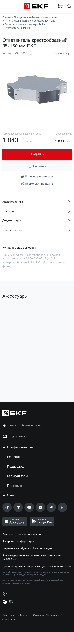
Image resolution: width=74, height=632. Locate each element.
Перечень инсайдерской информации (27, 548)
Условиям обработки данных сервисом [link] (20, 574)
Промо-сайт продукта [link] (39, 183)
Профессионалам (20, 447)
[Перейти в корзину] (60, 6)
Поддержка (15, 466)
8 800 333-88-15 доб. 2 (40, 258)
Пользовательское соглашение (22, 534)
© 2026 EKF (8, 619)
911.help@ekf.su (38, 262)
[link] (7, 507)
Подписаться (17, 436)
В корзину (17, 383)
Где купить (14, 485)
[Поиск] (69, 6)
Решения (14, 457)
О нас (11, 495)
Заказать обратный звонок (26, 425)
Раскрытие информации (18, 541)
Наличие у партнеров (39, 176)
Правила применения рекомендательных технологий (37, 566)
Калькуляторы (17, 476)
